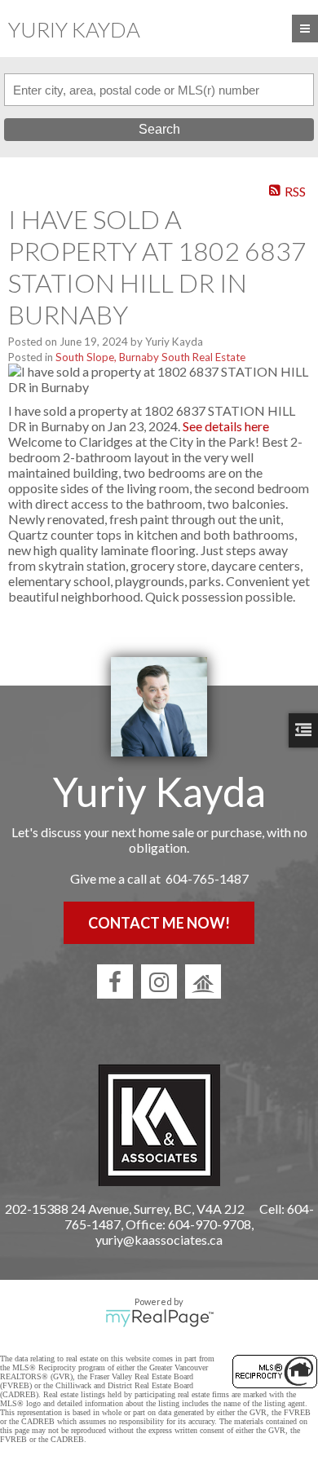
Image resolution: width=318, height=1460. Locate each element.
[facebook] (115, 981)
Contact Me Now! (159, 923)
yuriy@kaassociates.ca (159, 1239)
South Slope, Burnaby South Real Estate (150, 357)
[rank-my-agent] (203, 981)
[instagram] (159, 981)
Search (159, 129)
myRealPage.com (159, 1318)
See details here (226, 426)
